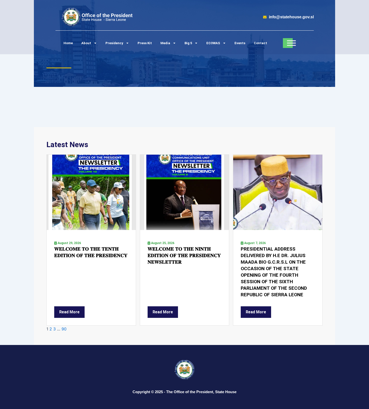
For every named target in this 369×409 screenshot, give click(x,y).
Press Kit (145, 43)
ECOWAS (213, 43)
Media (165, 43)
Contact (260, 43)
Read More (69, 312)
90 (64, 328)
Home (68, 43)
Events (239, 43)
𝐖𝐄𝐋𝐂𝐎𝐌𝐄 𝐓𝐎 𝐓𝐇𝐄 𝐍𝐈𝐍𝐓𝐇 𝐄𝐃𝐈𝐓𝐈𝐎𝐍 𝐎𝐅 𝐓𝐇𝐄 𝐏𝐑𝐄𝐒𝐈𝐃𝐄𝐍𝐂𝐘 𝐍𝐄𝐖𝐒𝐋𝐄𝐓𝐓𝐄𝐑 (184, 255)
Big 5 (188, 43)
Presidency (114, 43)
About (86, 43)
